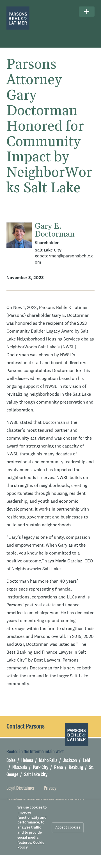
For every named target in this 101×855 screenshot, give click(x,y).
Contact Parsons (25, 726)
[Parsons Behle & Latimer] (18, 18)
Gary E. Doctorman (55, 230)
